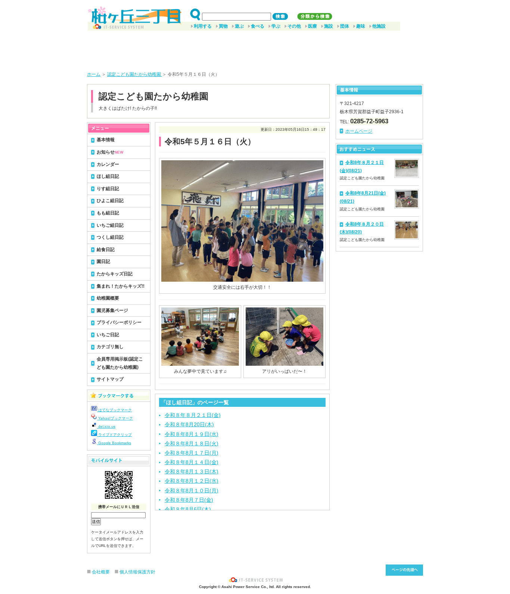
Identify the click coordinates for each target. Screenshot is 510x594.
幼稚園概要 (108, 298)
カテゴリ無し (110, 346)
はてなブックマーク (114, 410)
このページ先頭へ (404, 570)
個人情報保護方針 (137, 572)
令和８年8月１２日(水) (191, 481)
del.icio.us (106, 426)
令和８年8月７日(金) (189, 500)
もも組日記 (108, 213)
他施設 (379, 26)
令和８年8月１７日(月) (191, 453)
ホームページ (358, 131)
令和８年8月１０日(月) (191, 491)
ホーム (93, 74)
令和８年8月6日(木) (188, 509)
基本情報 (106, 139)
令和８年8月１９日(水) (191, 434)
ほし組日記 (108, 176)
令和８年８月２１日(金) (193, 415)
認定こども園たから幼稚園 (134, 74)
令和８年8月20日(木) (189, 424)
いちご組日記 (110, 225)
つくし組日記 (110, 237)
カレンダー (108, 164)
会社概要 (101, 572)
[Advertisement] (255, 48)
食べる (257, 26)
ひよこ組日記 (110, 200)
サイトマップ (110, 379)
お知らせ (110, 152)
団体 (344, 26)
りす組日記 (108, 188)
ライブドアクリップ (114, 435)
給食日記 (106, 249)
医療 (312, 26)
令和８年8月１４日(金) (191, 462)
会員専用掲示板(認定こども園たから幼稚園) (120, 363)
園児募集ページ (112, 310)
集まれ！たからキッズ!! (120, 286)
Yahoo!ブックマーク (115, 418)
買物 (223, 26)
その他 (294, 26)
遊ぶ (239, 26)
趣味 (360, 26)
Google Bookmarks (114, 443)
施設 (328, 26)
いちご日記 (108, 334)
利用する (203, 26)
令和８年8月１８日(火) (191, 443)
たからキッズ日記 (115, 273)
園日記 (103, 261)
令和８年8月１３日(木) (191, 471)
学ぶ (275, 26)
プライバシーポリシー (119, 322)
